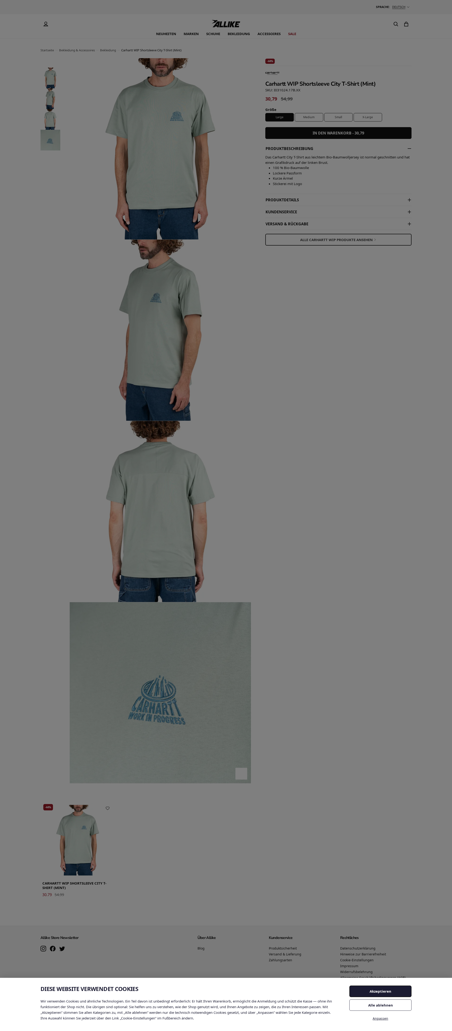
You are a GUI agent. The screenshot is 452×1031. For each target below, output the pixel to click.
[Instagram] (43, 949)
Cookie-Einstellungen (357, 960)
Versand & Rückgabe (287, 223)
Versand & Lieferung (285, 954)
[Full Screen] (241, 774)
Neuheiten (166, 33)
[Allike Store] (226, 25)
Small (338, 117)
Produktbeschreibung (289, 148)
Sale (292, 33)
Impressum (349, 966)
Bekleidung (239, 33)
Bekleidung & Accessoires (77, 50)
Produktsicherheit (283, 948)
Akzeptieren (380, 991)
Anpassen (380, 1018)
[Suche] (396, 24)
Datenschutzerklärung (357, 948)
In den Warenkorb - (338, 133)
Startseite (47, 50)
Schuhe (213, 33)
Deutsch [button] (398, 7)
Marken (191, 33)
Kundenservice (281, 211)
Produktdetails (282, 199)
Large (279, 117)
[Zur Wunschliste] (107, 808)
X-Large (368, 117)
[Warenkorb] (406, 24)
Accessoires (269, 33)
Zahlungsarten (280, 960)
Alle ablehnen (380, 1005)
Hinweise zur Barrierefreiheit (363, 954)
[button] (50, 78)
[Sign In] (45, 24)
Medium (309, 117)
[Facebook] (53, 949)
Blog (201, 948)
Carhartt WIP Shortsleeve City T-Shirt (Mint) (74, 885)
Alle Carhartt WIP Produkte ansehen (336, 239)
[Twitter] (62, 949)
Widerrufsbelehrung (356, 972)
